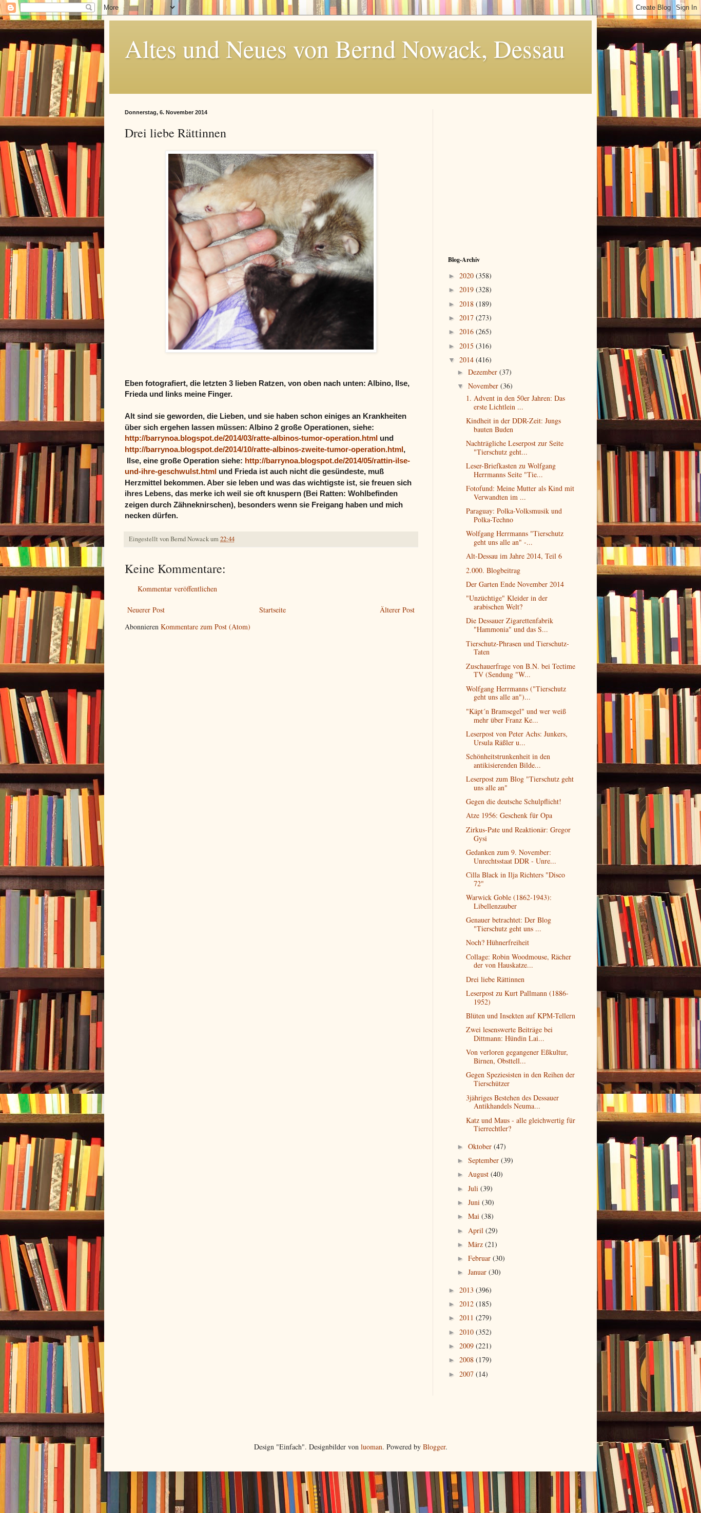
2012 (467, 1303)
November (484, 386)
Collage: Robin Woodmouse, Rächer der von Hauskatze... (518, 961)
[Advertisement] (512, 173)
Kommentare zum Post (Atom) (205, 626)
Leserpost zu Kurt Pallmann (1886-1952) (517, 997)
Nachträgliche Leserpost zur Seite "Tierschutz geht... (514, 447)
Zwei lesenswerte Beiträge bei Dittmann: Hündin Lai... (509, 1034)
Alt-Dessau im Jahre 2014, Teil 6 (514, 556)
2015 (467, 346)
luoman (371, 1446)
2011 (467, 1317)
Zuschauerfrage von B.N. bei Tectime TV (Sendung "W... (520, 670)
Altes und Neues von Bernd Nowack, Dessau (345, 48)
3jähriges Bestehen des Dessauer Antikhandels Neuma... (512, 1102)
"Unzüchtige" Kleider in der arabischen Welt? (507, 602)
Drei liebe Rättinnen (495, 979)
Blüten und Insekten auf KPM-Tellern (520, 1015)
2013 (467, 1290)
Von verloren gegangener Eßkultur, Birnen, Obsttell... (517, 1056)
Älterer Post (397, 610)
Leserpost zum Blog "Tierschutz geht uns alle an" (520, 783)
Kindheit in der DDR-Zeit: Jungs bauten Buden (513, 425)
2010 (467, 1332)
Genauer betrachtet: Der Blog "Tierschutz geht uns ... (508, 924)
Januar (478, 1272)
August (479, 1174)
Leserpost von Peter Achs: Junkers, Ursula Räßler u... (517, 738)
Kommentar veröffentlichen (177, 589)
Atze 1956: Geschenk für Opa (509, 815)
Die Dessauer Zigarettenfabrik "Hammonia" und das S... (509, 625)
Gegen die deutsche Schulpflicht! (513, 801)
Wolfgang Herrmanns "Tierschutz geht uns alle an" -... (514, 537)
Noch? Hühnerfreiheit (497, 942)
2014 (467, 359)
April (476, 1230)
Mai (474, 1216)
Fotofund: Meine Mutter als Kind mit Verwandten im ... (520, 492)
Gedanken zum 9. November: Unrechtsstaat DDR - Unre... (511, 856)
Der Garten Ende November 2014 (515, 584)
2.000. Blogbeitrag (493, 570)
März (476, 1244)
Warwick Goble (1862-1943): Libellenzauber (509, 901)
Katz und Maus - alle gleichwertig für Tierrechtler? (520, 1124)
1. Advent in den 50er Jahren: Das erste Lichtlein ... (515, 402)
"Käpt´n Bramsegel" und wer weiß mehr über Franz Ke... (516, 715)
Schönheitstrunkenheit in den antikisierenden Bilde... (508, 760)
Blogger (434, 1446)
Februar (480, 1258)
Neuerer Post (146, 610)
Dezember (483, 372)
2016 (467, 331)
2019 (467, 289)
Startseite (272, 610)
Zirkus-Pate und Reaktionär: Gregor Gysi (518, 834)
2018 (467, 304)
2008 (467, 1359)
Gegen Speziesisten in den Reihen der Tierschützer (520, 1079)
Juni (475, 1202)
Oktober (481, 1146)
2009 (467, 1346)
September (484, 1160)
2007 (467, 1374)
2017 (467, 317)
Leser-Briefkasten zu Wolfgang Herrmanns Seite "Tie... (511, 470)
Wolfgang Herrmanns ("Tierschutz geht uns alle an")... (516, 693)
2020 (467, 275)
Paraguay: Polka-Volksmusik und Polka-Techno (514, 515)
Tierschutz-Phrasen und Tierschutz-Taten (517, 648)
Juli (474, 1188)
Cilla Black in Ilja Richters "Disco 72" (515, 879)
